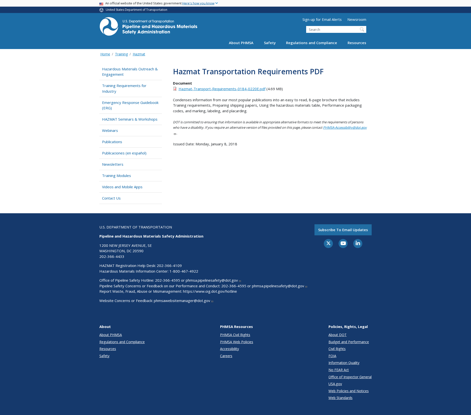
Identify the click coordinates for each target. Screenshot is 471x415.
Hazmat (139, 54)
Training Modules (116, 175)
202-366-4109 (169, 265)
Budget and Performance (348, 342)
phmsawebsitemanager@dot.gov (182, 300)
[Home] (148, 28)
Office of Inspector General (350, 377)
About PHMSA (241, 42)
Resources (357, 42)
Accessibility (229, 348)
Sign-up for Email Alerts (322, 19)
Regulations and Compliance (311, 42)
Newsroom (356, 19)
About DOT (337, 334)
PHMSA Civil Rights (235, 334)
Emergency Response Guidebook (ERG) (130, 105)
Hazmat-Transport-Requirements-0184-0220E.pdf (222, 88)
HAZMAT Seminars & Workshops (129, 119)
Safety (270, 42)
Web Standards (340, 397)
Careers (226, 355)
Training (121, 54)
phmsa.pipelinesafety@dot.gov (212, 280)
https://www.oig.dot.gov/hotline (210, 291)
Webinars (110, 130)
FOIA (332, 355)
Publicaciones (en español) (124, 153)
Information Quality (343, 362)
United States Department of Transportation (136, 10)
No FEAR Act (338, 369)
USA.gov (335, 383)
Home (105, 54)
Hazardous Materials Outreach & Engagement (130, 71)
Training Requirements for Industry (124, 88)
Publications (112, 141)
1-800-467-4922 (184, 271)
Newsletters (112, 164)
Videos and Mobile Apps (122, 186)
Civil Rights (337, 348)
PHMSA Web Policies (236, 342)
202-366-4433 (111, 256)
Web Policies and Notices (348, 391)
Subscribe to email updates (343, 229)
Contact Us (111, 198)
